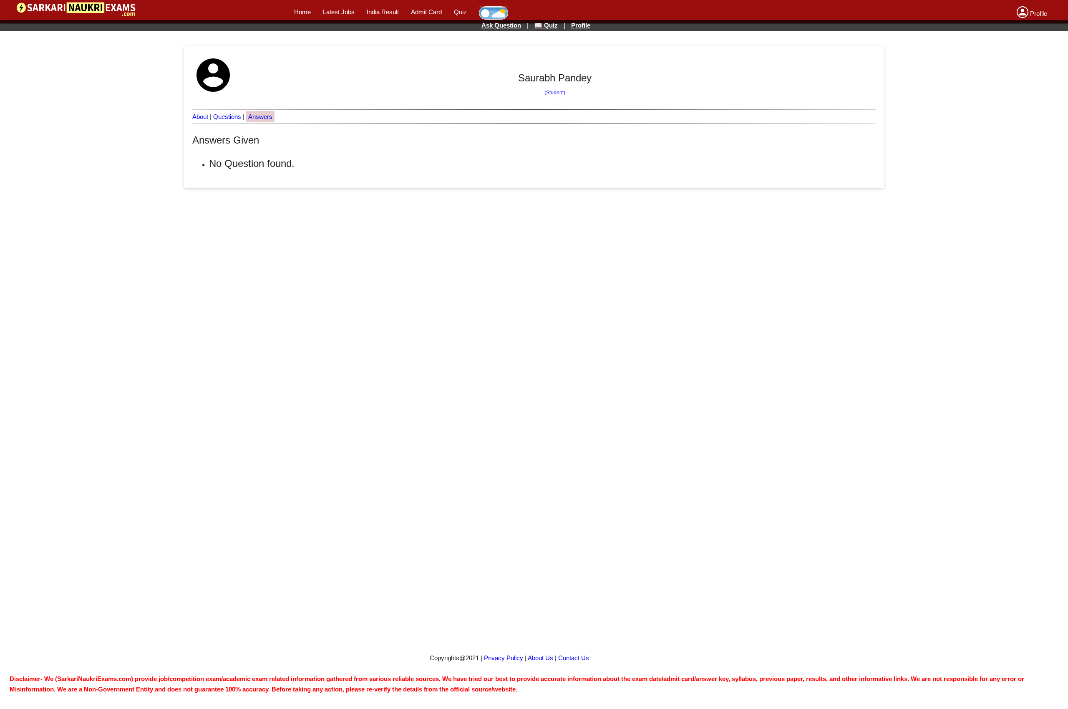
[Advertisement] (523, 367)
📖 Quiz (546, 25)
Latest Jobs (339, 11)
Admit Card (426, 11)
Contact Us (573, 657)
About (200, 116)
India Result (383, 11)
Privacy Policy (503, 657)
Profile (580, 25)
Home (302, 11)
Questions (227, 116)
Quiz (460, 11)
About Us (540, 657)
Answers (260, 116)
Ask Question (501, 25)
